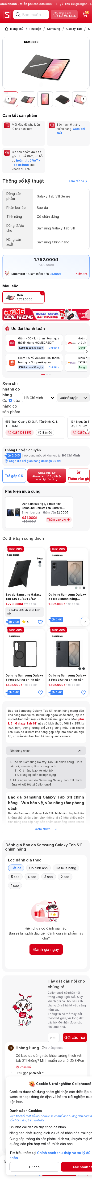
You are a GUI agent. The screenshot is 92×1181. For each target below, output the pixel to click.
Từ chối (34, 1167)
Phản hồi (25, 1067)
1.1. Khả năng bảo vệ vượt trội (34, 770)
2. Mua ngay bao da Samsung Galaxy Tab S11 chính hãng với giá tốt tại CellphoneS (46, 782)
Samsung (53, 29)
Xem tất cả (76, 181)
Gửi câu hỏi (74, 1037)
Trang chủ (16, 29)
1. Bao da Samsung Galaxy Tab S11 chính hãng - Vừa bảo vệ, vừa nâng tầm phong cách (46, 764)
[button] (86, 64)
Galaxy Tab (74, 29)
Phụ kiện (35, 29)
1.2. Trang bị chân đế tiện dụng (35, 775)
